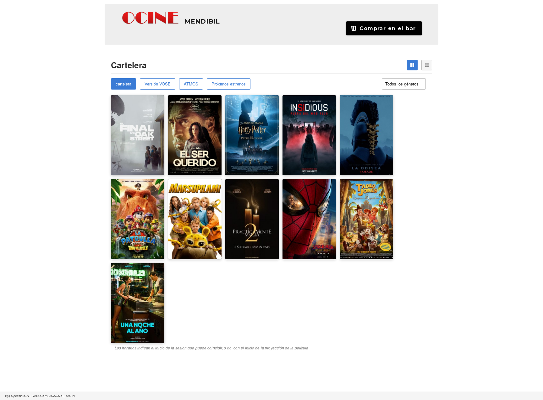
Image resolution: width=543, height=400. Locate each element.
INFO (152, 138)
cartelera (123, 84)
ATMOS (191, 84)
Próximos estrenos (228, 84)
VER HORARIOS (132, 113)
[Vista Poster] (412, 65)
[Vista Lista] (426, 65)
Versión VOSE (158, 84)
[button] (151, 18)
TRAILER (126, 138)
